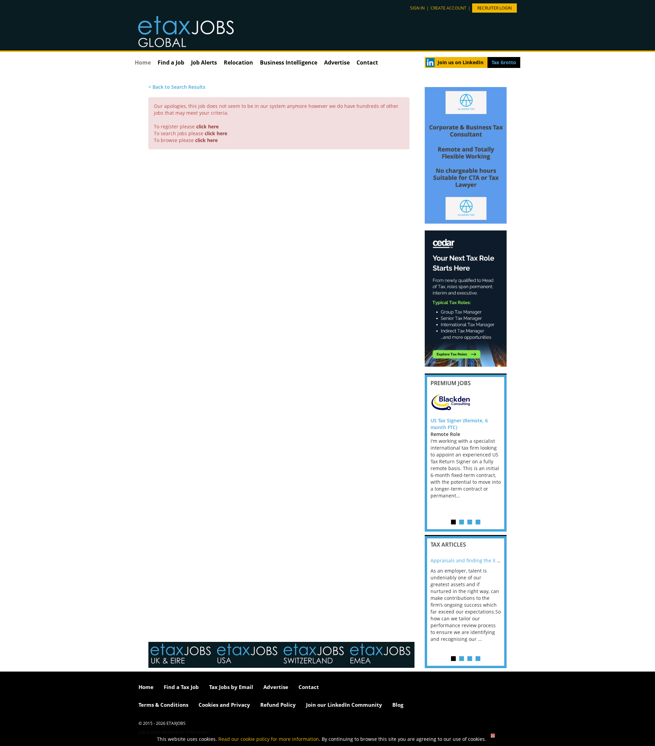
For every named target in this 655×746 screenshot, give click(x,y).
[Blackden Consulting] (466, 403)
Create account (448, 8)
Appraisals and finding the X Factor (471, 560)
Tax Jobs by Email (231, 687)
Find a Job (171, 62)
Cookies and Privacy (224, 704)
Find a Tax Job (181, 687)
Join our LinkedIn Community (344, 704)
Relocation (238, 62)
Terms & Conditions (163, 704)
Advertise (337, 62)
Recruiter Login (494, 8)
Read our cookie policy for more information (268, 739)
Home (143, 62)
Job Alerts (204, 62)
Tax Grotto (504, 62)
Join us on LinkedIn (460, 62)
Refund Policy (278, 704)
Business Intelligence (288, 62)
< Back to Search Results (176, 87)
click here (207, 126)
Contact (367, 62)
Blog (397, 704)
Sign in (417, 8)
